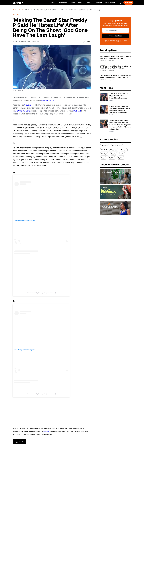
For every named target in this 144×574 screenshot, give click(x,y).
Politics (111, 158)
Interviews (105, 146)
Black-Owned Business (109, 150)
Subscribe (128, 2)
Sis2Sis (27, 105)
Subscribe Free (115, 36)
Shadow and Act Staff (22, 41)
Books (103, 158)
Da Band (77, 111)
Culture (123, 150)
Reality (21, 10)
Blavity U (104, 154)
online (45, 431)
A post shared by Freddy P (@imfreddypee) (41, 293)
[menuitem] (81, 2)
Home (15, 10)
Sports (113, 154)
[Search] (120, 3)
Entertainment (117, 146)
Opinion (121, 158)
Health (121, 154)
